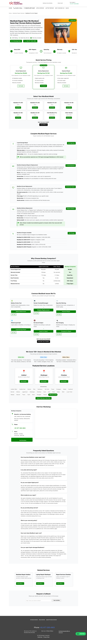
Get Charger (72, 233)
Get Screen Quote (70, 186)
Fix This (14, 314)
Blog (67, 8)
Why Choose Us (59, 8)
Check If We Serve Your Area (43, 398)
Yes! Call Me (57, 600)
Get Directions (22, 440)
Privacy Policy (46, 637)
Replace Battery (71, 208)
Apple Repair (40, 8)
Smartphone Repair (51, 619)
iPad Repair (42, 619)
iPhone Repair (34, 619)
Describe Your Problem (43, 341)
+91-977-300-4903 (20, 428)
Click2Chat (40, 637)
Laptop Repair (49, 8)
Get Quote (20, 86)
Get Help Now (71, 143)
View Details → (24, 381)
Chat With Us (43, 124)
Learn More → (20, 583)
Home (10, 8)
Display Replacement (43, 310)
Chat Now (18, 107)
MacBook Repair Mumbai (19, 13)
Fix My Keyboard (71, 165)
